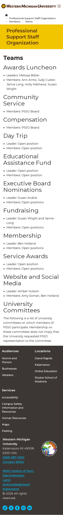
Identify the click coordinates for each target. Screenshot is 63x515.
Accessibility (10, 397)
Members (14, 21)
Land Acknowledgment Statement (16, 484)
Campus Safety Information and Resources (12, 407)
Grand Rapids (43, 358)
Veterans (7, 375)
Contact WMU (13, 462)
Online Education (46, 371)
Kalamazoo (42, 364)
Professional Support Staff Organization (32, 18)
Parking (7, 431)
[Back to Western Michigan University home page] (28, 6)
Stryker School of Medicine (46, 379)
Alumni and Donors (9, 360)
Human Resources (14, 418)
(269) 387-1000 (13, 457)
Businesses (9, 368)
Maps (5, 424)
